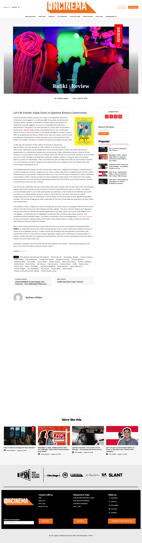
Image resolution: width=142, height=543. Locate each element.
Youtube (114, 509)
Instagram (114, 505)
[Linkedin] (109, 512)
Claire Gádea (18, 259)
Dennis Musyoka (31, 259)
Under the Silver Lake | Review (70, 282)
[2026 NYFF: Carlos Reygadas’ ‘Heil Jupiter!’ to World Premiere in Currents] (102, 181)
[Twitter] (111, 116)
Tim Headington (33, 268)
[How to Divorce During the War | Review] (102, 149)
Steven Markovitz (76, 266)
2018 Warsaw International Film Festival (34, 257)
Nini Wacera (41, 264)
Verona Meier (56, 268)
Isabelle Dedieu (19, 261)
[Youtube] (109, 509)
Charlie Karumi (56, 257)
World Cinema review (49, 271)
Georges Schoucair (63, 259)
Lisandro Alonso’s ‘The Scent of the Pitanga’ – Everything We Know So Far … (118, 166)
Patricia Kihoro (65, 264)
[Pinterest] (116, 116)
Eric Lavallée (78, 452)
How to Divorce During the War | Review (118, 149)
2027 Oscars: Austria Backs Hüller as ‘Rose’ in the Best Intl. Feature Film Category (118, 174)
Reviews (71, 80)
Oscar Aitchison (11, 450)
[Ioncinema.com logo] (19, 501)
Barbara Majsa (63, 98)
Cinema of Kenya (86, 257)
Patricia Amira (53, 264)
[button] (16, 7)
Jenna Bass (31, 261)
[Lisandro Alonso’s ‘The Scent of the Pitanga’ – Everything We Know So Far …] (102, 166)
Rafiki (75, 264)
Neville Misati (19, 264)
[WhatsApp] (120, 116)
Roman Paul (18, 266)
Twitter (114, 501)
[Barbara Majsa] (18, 297)
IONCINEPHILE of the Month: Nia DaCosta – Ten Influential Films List (30, 283)
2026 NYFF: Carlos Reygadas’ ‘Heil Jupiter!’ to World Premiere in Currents (118, 181)
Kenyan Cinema (54, 261)
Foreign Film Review (46, 259)
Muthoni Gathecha (84, 261)
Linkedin (114, 512)
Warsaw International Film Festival (26, 271)
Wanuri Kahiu (67, 268)
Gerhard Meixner (78, 259)
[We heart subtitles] (71, 7)
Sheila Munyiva (62, 266)
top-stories (45, 268)
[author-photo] (5, 450)
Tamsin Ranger (19, 268)
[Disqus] (53, 332)
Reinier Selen (84, 264)
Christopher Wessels (84, 216)
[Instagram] (109, 505)
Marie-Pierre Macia (69, 261)
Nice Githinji (30, 264)
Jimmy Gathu (42, 261)
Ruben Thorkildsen (32, 266)
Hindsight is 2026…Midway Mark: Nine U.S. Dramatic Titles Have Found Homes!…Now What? (118, 158)
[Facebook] (107, 116)
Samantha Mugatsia (48, 266)
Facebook (114, 498)
